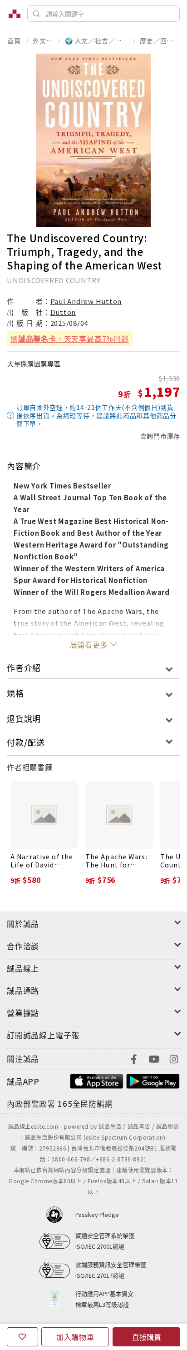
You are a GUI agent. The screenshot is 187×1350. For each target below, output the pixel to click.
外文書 (43, 40)
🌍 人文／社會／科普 (96, 40)
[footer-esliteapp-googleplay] (153, 1080)
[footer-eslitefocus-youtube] (154, 1058)
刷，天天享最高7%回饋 (69, 338)
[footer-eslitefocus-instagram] (173, 1058)
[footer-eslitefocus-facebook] (134, 1058)
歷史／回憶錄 (160, 40)
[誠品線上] (14, 13)
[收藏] (22, 1336)
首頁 (14, 40)
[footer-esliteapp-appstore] (96, 1080)
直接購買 (146, 1336)
